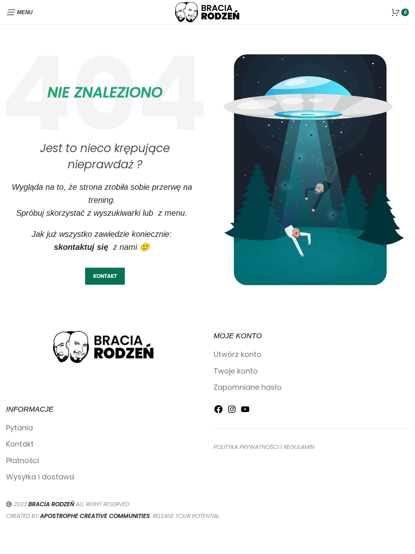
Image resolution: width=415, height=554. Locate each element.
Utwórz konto (237, 354)
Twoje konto (236, 371)
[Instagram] (232, 411)
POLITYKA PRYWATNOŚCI (246, 447)
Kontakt (20, 444)
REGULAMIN (299, 447)
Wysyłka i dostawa (40, 477)
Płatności (22, 460)
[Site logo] (207, 11)
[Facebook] (218, 411)
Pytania (19, 428)
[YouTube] (245, 411)
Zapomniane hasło (248, 387)
